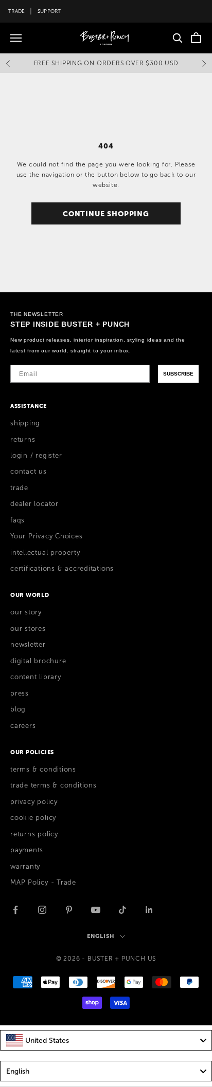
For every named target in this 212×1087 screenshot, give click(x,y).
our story (26, 612)
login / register (36, 455)
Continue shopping (106, 214)
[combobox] (106, 1040)
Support (49, 11)
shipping (25, 423)
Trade (16, 11)
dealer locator (34, 504)
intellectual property (45, 552)
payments (26, 850)
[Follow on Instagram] (42, 910)
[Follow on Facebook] (15, 910)
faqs (17, 520)
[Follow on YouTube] (96, 910)
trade (19, 488)
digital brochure (38, 661)
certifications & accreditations (62, 568)
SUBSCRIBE (178, 374)
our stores (28, 628)
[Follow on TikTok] (122, 910)
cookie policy (33, 817)
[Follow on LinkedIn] (149, 910)
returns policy (34, 834)
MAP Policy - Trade (43, 882)
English (100, 936)
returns (22, 439)
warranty (25, 866)
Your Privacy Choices (46, 536)
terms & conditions (43, 769)
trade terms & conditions (53, 785)
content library (35, 677)
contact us (28, 471)
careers (23, 725)
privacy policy (34, 801)
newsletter (28, 644)
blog (18, 709)
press (19, 693)
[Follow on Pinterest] (69, 910)
